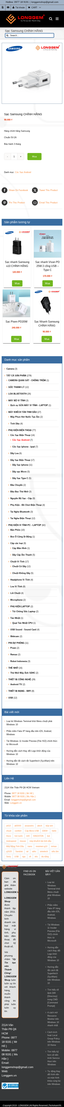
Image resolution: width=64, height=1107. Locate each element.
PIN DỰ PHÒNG (16, 755)
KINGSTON (38, 948)
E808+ (45, 943)
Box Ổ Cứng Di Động (21, 649)
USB (10, 810)
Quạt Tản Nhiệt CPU (22, 735)
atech (39, 938)
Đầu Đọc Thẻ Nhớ (19, 604)
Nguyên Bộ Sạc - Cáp (21, 610)
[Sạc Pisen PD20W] (18, 361)
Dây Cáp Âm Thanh (22, 667)
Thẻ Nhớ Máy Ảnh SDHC (22, 785)
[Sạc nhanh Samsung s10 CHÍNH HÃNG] (46, 245)
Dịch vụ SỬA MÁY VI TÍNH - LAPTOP (29, 517)
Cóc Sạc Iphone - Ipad (23, 559)
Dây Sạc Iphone (20, 577)
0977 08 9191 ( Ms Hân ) (23, 908)
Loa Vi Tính (16, 699)
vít (30, 969)
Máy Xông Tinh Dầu (15, 958)
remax (54, 958)
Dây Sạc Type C (20, 590)
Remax (13, 767)
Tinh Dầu (15, 536)
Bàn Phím (15, 642)
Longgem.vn (16, 915)
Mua (34, 156)
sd (27, 964)
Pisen (13, 760)
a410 (8, 938)
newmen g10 (41, 958)
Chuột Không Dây (21, 685)
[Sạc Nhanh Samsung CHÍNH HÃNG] (18, 414)
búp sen (49, 938)
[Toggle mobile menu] (57, 18)
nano (30, 958)
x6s (36, 969)
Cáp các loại (16, 655)
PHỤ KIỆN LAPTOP (20, 718)
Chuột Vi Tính (17, 674)
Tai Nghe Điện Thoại (20, 630)
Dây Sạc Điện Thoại (20, 572)
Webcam (14, 748)
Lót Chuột (15, 705)
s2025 (9, 964)
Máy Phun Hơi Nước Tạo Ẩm (25, 529)
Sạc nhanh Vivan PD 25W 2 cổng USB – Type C (17, 324)
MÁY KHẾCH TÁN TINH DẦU (22, 524)
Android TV (16, 796)
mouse (23, 953)
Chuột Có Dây (19, 678)
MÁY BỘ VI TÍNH (16, 512)
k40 (28, 948)
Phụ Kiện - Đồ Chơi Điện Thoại (26, 617)
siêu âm (55, 964)
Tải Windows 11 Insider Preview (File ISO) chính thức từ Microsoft (53, 1045)
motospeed (11, 953)
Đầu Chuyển (16, 597)
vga (23, 969)
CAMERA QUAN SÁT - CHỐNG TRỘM (27, 492)
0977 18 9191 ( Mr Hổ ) (23, 905)
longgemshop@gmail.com (44, 2)
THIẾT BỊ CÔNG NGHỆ (19, 791)
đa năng (45, 969)
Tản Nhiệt (15, 730)
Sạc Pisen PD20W (18, 379)
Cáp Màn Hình (19, 660)
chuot (8, 943)
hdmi (54, 943)
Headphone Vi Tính (20, 692)
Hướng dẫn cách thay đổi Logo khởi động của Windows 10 (53, 1066)
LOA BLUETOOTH (17, 506)
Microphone (16, 712)
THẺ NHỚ (13, 780)
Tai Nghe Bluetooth (20, 624)
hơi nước (19, 948)
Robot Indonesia (18, 773)
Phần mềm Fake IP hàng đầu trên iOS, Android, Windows (53, 1023)
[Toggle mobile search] (50, 18)
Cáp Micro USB (32, 943)
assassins (29, 938)
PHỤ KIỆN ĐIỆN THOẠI (20, 542)
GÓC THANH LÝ (16, 499)
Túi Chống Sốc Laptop (23, 723)
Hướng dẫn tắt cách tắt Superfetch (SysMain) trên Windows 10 (53, 1087)
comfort (18, 943)
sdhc (34, 964)
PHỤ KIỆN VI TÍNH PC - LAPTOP (24, 637)
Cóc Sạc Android (23, 172)
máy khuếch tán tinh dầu (40, 953)
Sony (8, 969)
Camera (10, 481)
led (48, 948)
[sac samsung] (32, 73)
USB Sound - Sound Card (23, 742)
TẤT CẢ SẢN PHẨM (16, 488)
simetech (44, 964)
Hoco (8, 948)
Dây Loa (14, 565)
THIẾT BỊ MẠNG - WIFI (19, 803)
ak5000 (17, 938)
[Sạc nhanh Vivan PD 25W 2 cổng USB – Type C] (18, 302)
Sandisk (19, 964)
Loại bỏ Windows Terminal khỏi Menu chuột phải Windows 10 (54, 1002)
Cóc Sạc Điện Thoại (20, 547)
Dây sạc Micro (19, 584)
